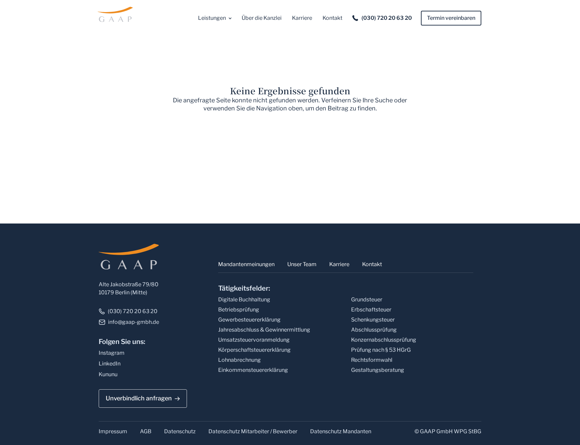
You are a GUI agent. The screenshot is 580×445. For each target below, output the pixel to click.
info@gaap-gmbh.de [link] (133, 322)
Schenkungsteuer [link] (373, 319)
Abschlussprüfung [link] (374, 330)
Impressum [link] (113, 431)
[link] (116, 14)
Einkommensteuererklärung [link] (253, 370)
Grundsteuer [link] (366, 299)
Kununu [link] (108, 374)
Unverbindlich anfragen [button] (139, 398)
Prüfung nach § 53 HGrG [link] (381, 350)
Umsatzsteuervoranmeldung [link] (254, 340)
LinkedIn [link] (109, 363)
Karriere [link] (302, 18)
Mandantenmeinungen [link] (246, 264)
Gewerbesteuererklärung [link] (249, 319)
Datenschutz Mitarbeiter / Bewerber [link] (252, 431)
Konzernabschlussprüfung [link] (383, 340)
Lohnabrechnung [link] (239, 360)
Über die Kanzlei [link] (262, 18)
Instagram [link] (112, 353)
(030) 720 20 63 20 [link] (386, 18)
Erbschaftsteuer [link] (371, 309)
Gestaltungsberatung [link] (377, 370)
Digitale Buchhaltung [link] (244, 299)
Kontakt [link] (332, 18)
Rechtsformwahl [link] (371, 360)
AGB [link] (145, 431)
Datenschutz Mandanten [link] (340, 431)
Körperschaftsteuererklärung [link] (254, 350)
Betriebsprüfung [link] (238, 309)
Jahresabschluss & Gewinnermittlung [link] (264, 330)
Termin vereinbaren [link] (451, 18)
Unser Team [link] (302, 264)
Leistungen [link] (212, 18)
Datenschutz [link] (180, 431)
